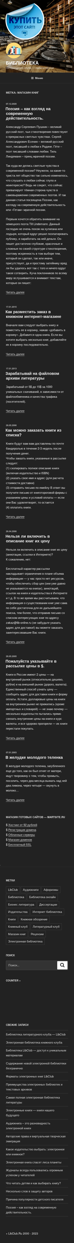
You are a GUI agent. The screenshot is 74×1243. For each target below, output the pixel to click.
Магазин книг (17, 934)
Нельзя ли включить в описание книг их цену (28, 538)
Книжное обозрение (34, 919)
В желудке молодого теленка (34, 757)
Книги (12, 919)
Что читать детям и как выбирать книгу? (33, 1183)
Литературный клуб (46, 926)
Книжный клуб (18, 926)
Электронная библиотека (25, 941)
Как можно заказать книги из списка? (33, 432)
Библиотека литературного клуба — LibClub (36, 1034)
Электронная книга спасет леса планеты (33, 1162)
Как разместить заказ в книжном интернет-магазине (33, 314)
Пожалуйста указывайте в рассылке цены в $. (31, 663)
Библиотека (22, 62)
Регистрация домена (22, 830)
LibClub (13, 889)
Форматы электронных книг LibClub (30, 1076)
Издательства (17, 912)
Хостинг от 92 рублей (22, 825)
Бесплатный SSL (19, 844)
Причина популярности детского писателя (34, 1199)
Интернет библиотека (47, 912)
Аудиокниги (30, 889)
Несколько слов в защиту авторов (29, 1191)
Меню (39, 78)
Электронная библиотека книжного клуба (34, 1042)
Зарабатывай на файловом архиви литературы (32, 375)
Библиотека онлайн (42, 897)
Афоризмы (51, 889)
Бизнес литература (21, 904)
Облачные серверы (21, 834)
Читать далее (15, 292)
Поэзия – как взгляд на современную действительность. (28, 113)
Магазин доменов (20, 839)
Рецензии (37, 934)
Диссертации (48, 904)
